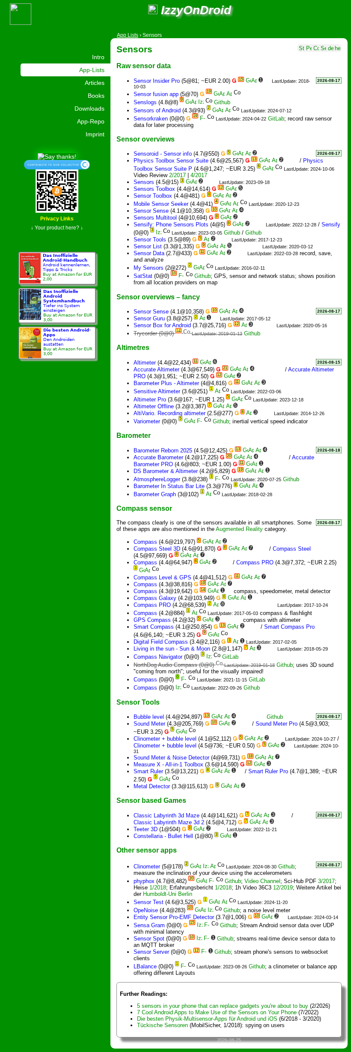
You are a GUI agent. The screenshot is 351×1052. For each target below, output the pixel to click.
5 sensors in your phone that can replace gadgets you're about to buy (222, 1006)
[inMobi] (273, 605)
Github (222, 102)
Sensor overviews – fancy (158, 297)
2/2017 (177, 175)
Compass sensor (144, 508)
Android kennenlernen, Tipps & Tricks (67, 267)
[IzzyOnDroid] (201, 102)
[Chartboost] (265, 549)
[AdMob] (261, 154)
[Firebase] (267, 81)
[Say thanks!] (57, 156)
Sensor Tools (138, 702)
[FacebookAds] (236, 362)
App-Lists (91, 69)
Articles (94, 82)
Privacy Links (57, 219)
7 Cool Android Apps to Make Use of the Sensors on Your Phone (217, 1012)
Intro (98, 57)
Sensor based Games (151, 800)
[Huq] (265, 584)
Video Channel (262, 881)
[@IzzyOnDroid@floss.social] (153, 10)
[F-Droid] (202, 118)
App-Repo (90, 121)
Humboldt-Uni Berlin (167, 894)
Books (96, 95)
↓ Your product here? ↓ (57, 228)
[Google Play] (248, 81)
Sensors (134, 49)
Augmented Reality (239, 529)
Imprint (95, 134)
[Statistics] (301, 47)
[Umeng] (272, 325)
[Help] (337, 47)
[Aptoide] (229, 94)
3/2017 (326, 881)
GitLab (276, 118)
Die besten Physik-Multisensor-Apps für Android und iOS (207, 1019)
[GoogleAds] (258, 605)
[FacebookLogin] (256, 406)
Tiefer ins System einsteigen (67, 305)
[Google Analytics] (254, 189)
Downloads (89, 108)
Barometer (133, 435)
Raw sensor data (143, 65)
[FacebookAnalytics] (249, 406)
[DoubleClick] (265, 605)
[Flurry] (265, 325)
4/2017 (198, 175)
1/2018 (157, 887)
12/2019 (283, 887)
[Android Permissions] (309, 47)
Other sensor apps (146, 850)
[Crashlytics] (288, 160)
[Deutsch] (330, 47)
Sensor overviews (145, 139)
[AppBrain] (254, 81)
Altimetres (132, 347)
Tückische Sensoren (162, 1025)
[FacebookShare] (264, 406)
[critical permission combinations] (316, 47)
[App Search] (323, 47)
